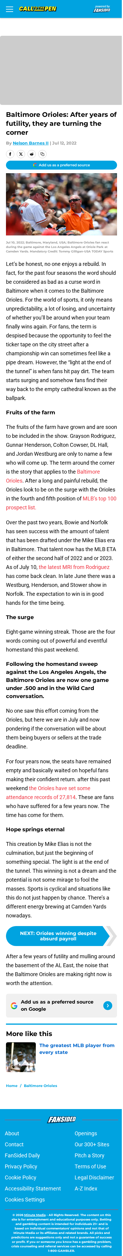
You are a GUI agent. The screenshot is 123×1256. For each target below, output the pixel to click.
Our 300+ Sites (92, 1144)
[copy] (42, 154)
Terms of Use (90, 1166)
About (12, 1133)
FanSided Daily (22, 1155)
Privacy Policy (21, 1166)
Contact (14, 1144)
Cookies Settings (25, 1199)
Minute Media (35, 1215)
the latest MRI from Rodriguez (74, 567)
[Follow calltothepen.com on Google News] (107, 1005)
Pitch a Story (89, 1155)
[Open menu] (9, 9)
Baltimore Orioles (40, 1085)
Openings (86, 1133)
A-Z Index (86, 1188)
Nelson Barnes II (31, 143)
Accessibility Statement (33, 1188)
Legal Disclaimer (94, 1177)
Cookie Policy (20, 1177)
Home (12, 1085)
